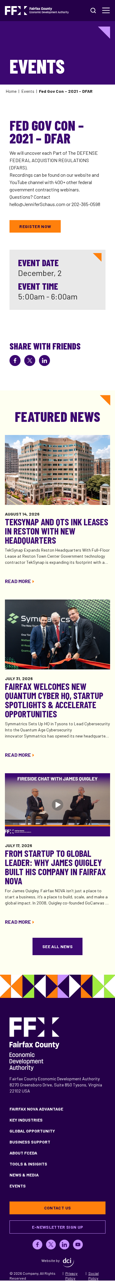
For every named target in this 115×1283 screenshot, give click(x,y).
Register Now (35, 226)
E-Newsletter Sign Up (57, 1227)
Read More (18, 581)
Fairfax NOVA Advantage (36, 1108)
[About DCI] (68, 1262)
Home (11, 91)
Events (27, 91)
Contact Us (57, 1207)
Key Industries (26, 1119)
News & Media (24, 1174)
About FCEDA (23, 1152)
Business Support (30, 1141)
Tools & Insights (28, 1163)
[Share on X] (29, 360)
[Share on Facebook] (15, 360)
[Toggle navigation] (106, 10)
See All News (57, 946)
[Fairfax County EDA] (37, 10)
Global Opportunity (32, 1130)
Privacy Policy (71, 1275)
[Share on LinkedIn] (44, 360)
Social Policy (93, 1275)
